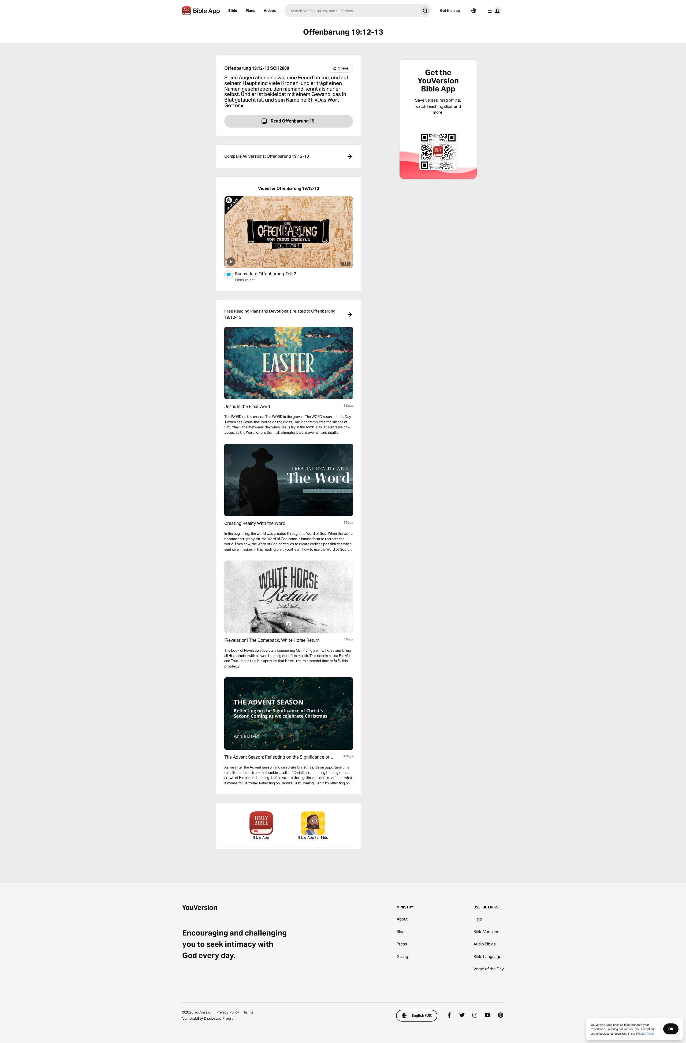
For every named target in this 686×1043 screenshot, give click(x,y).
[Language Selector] (473, 10)
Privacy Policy (228, 1012)
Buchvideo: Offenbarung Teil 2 (272, 273)
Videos (270, 10)
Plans (250, 10)
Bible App (261, 837)
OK (670, 1029)
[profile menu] (493, 10)
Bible (232, 10)
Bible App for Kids (313, 837)
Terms (248, 1012)
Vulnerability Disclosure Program (209, 1018)
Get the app (450, 10)
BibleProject (245, 280)
